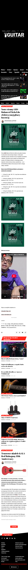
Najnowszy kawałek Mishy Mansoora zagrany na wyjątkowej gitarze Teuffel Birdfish (13, 441)
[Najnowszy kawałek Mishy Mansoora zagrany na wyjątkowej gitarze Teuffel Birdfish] (14, 430)
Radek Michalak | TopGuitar (10, 120)
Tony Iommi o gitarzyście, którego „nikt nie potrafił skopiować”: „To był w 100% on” (10, 85)
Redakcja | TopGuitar (5, 368)
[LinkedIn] (12, 538)
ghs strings (11, 325)
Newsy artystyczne (5, 356)
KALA (16, 494)
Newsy (3, 106)
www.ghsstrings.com (6, 311)
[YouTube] (7, 538)
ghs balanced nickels (18, 323)
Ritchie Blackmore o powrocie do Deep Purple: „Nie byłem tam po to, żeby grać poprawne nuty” (9, 97)
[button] (20, 74)
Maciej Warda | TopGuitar (6, 445)
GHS (5, 153)
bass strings (7, 323)
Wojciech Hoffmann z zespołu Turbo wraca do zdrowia (12, 365)
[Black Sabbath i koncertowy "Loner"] (14, 349)
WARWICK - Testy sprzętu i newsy (8, 327)
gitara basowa (18, 325)
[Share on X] (19, 332)
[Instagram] (10, 538)
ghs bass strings (5, 325)
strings (23, 325)
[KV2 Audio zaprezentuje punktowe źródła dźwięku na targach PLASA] (23, 91)
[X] (4, 538)
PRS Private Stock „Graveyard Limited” (13, 396)
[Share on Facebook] (16, 332)
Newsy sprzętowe (9, 106)
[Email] (22, 332)
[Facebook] (2, 538)
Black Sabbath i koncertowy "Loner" (12, 359)
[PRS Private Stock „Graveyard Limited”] (14, 386)
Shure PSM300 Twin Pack (9, 418)
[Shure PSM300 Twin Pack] (14, 408)
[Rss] (15, 538)
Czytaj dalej (14, 526)
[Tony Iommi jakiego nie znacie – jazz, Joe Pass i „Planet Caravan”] (23, 79)
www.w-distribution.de (6, 314)
